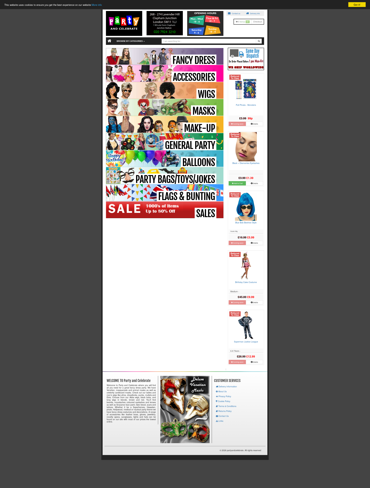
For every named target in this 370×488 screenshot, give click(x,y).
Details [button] (255, 124)
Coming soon (238, 124)
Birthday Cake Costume (246, 282)
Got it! (357, 4)
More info (97, 5)
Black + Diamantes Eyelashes (245, 163)
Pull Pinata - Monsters (246, 104)
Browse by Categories (130, 41)
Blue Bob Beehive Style (246, 222)
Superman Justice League (246, 341)
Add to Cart (238, 183)
